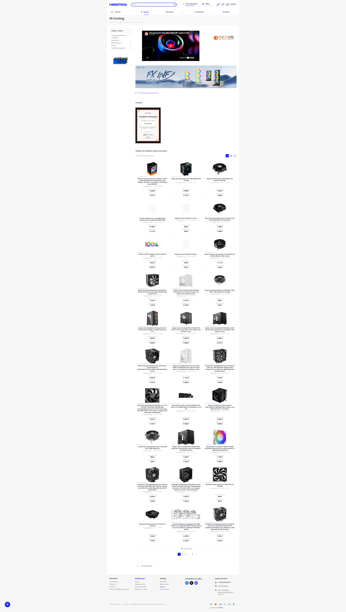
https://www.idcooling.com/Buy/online (148, 93)
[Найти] (174, 4)
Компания (113, 578)
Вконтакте (187, 583)
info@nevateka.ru (223, 586)
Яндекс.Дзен (191, 583)
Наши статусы (164, 589)
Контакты (112, 587)
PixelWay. (220, 607)
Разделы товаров (117, 31)
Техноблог (163, 582)
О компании (113, 582)
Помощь (163, 578)
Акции (137, 582)
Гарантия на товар (141, 589)
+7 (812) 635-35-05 (191, 4)
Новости (112, 584)
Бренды (162, 587)
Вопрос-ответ (164, 584)
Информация (140, 578)
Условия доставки (141, 587)
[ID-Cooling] (148, 125)
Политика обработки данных (119, 589)
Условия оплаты (140, 584)
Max (196, 583)
